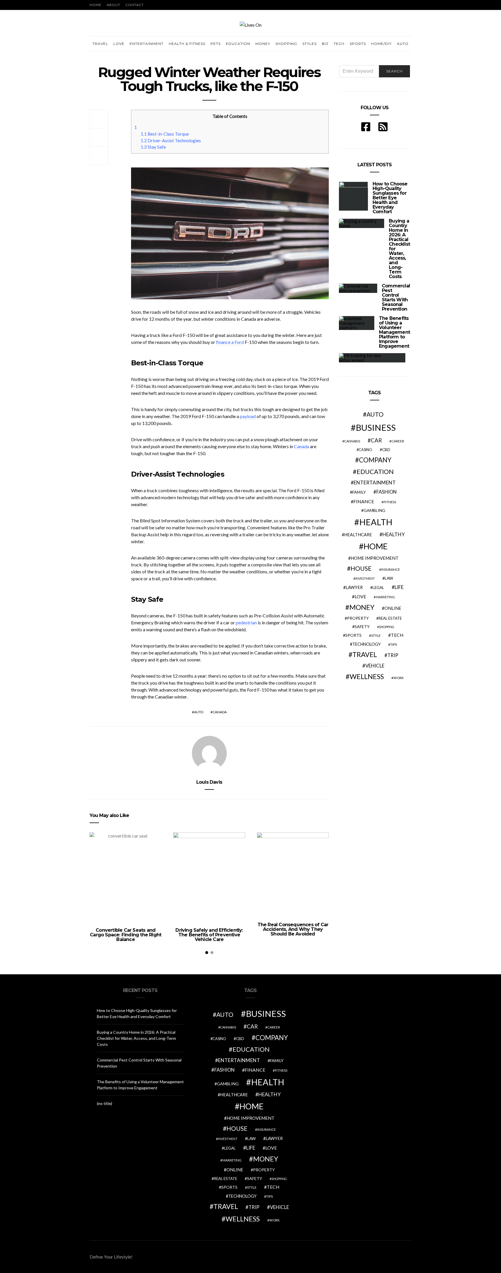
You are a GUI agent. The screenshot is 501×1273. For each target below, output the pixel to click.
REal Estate (390, 618)
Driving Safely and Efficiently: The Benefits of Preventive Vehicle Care (209, 934)
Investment (365, 578)
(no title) (104, 1103)
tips (393, 644)
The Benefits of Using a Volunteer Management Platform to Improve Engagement (394, 332)
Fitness (390, 502)
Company (375, 460)
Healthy (393, 534)
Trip (392, 655)
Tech (339, 43)
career (397, 441)
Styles (309, 43)
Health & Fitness (187, 43)
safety (362, 626)
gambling (374, 510)
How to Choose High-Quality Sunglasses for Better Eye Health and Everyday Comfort (390, 197)
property (358, 618)
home (376, 546)
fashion (386, 492)
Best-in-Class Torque (165, 133)
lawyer (354, 587)
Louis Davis (209, 782)
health (375, 522)
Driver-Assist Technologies (171, 140)
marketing (385, 597)
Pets (215, 43)
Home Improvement (375, 558)
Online (392, 608)
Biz (325, 43)
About (113, 5)
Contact (135, 5)
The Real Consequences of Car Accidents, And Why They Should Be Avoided (292, 929)
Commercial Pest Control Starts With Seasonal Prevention (396, 297)
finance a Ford (230, 342)
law (389, 578)
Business (376, 427)
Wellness (367, 676)
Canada (301, 446)
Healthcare (358, 534)
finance (363, 501)
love (360, 596)
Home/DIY (381, 43)
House (361, 568)
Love (118, 43)
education (375, 471)
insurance (390, 569)
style (376, 635)
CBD (386, 449)
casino (365, 450)
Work (398, 678)
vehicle (374, 666)
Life (399, 587)
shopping (386, 627)
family (359, 492)
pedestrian (246, 622)
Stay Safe (153, 146)
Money (262, 43)
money (361, 607)
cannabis (352, 441)
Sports (358, 43)
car (376, 440)
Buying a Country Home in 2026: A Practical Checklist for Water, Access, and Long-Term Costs (136, 1038)
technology (366, 644)
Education (238, 43)
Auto (403, 43)
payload (248, 416)
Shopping (286, 43)
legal (378, 587)
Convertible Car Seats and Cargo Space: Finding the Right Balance (125, 934)
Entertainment (147, 43)
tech (397, 635)
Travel (100, 43)
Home (95, 5)
